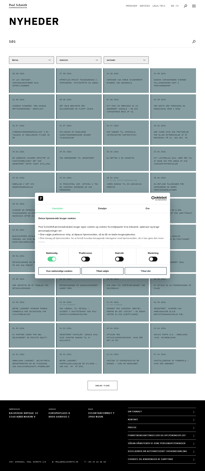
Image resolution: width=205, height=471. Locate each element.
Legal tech (158, 6)
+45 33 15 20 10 (97, 462)
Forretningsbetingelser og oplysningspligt (157, 435)
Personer (131, 6)
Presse (132, 428)
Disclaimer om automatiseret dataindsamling (157, 451)
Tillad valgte (102, 271)
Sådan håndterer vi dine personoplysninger (156, 443)
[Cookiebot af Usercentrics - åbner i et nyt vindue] (153, 198)
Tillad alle (146, 271)
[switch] (85, 259)
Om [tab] (147, 208)
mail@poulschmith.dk (67, 462)
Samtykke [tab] (57, 208)
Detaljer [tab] (102, 208)
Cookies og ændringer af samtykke (150, 459)
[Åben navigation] (194, 6)
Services (145, 6)
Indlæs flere (102, 385)
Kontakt (133, 420)
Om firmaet (135, 412)
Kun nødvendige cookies (59, 271)
